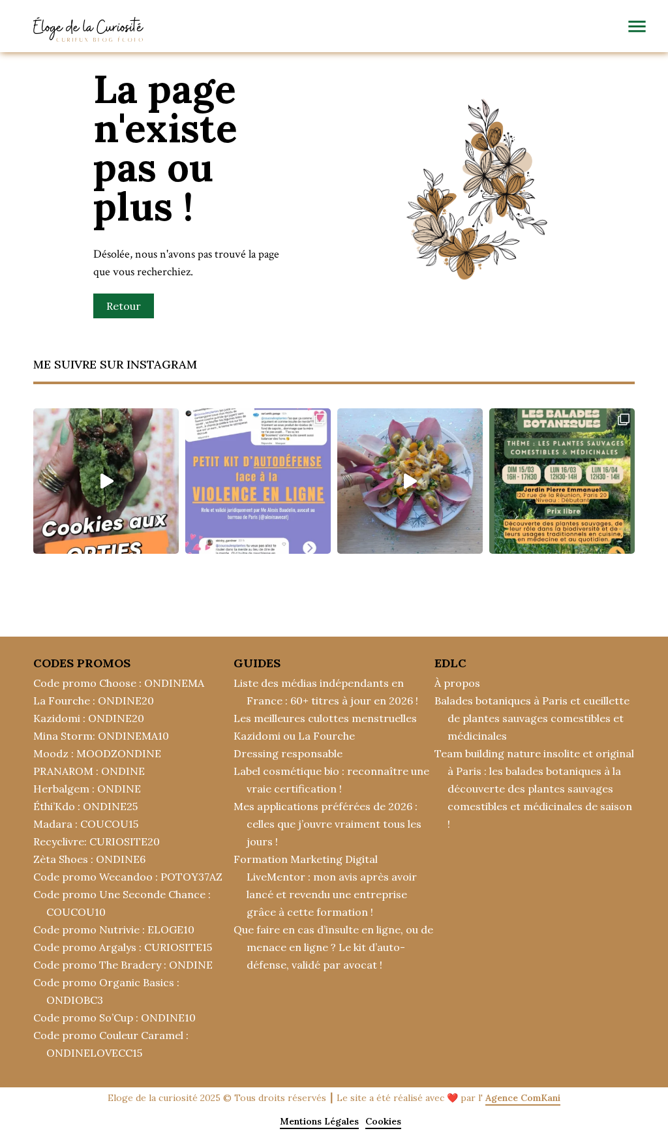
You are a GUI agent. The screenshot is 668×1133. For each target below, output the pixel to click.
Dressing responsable (288, 753)
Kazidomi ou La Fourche (294, 735)
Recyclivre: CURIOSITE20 (96, 841)
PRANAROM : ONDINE (89, 771)
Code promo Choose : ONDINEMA (118, 682)
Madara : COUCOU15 (85, 823)
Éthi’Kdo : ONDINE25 (85, 806)
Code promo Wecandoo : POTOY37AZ (127, 876)
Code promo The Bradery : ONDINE (123, 964)
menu (637, 26)
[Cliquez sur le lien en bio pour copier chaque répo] (258, 481)
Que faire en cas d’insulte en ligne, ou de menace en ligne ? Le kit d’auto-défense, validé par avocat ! (333, 947)
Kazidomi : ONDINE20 (88, 718)
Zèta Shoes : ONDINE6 (89, 859)
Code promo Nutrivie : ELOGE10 (113, 929)
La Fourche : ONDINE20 (93, 700)
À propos (457, 682)
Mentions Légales (319, 1121)
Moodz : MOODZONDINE (97, 753)
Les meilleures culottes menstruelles (325, 718)
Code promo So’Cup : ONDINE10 (114, 1017)
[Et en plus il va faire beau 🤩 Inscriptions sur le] (562, 481)
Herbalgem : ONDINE (87, 788)
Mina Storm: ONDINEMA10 (101, 735)
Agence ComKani (522, 1098)
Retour (123, 305)
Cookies (383, 1121)
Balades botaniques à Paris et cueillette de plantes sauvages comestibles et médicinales (532, 718)
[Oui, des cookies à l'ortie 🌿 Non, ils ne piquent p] (106, 481)
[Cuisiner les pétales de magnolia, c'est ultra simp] (410, 481)
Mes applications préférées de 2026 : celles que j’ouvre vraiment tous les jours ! (327, 824)
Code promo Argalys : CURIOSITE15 (122, 947)
